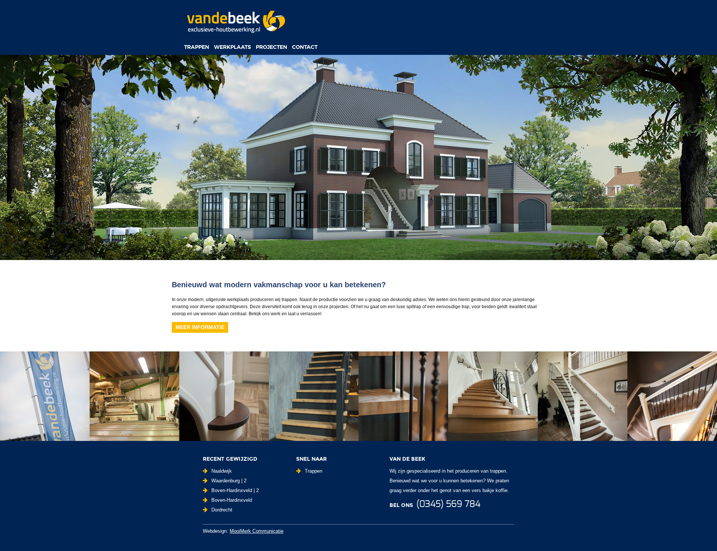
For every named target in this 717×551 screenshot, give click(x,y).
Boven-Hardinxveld (231, 500)
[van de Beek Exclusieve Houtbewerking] (235, 21)
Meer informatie (200, 327)
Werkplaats (232, 47)
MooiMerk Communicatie (256, 531)
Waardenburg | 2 (228, 480)
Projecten (271, 47)
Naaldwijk (221, 471)
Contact (304, 47)
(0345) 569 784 (448, 504)
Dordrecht (221, 510)
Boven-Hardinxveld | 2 (235, 490)
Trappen (196, 47)
